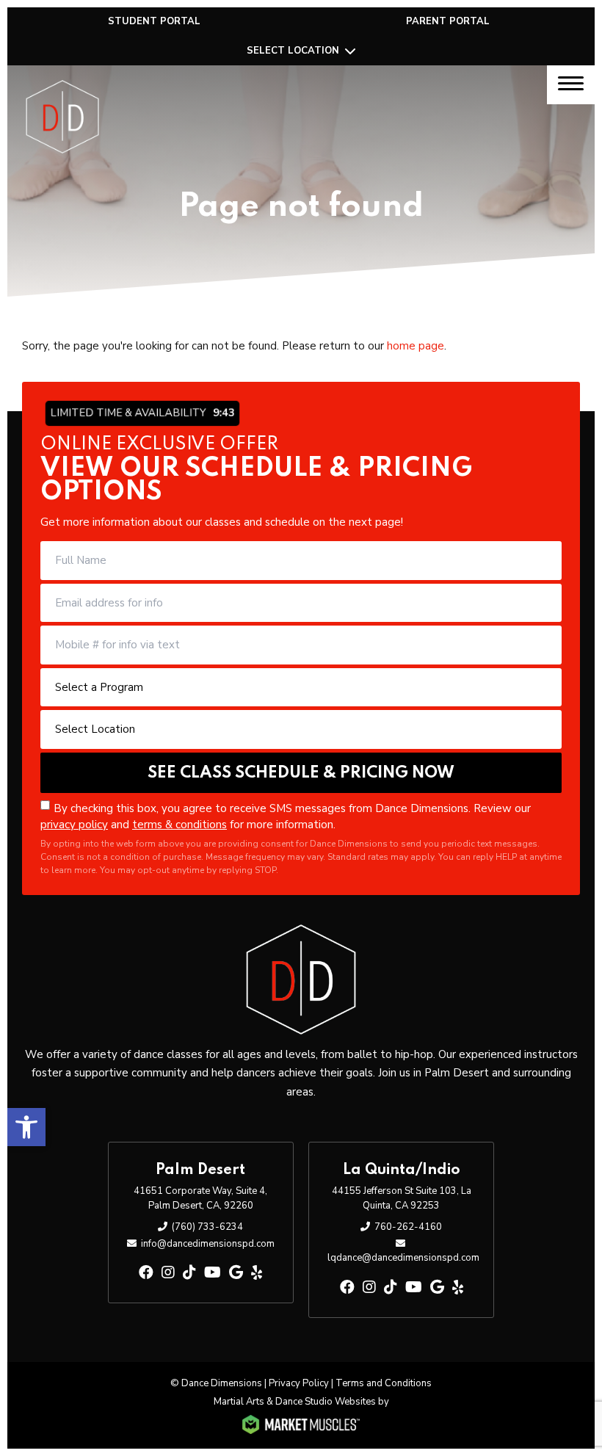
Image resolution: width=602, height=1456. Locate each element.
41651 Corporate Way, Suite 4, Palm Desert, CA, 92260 (200, 1198)
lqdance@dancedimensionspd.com (403, 1257)
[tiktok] (189, 1273)
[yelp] (256, 1273)
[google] (236, 1273)
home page (415, 345)
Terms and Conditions (384, 1383)
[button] (26, 1127)
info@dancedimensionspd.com (208, 1243)
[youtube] (212, 1273)
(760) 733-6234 (207, 1227)
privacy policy (74, 824)
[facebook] (146, 1273)
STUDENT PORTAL (154, 21)
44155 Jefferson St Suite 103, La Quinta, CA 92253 (401, 1198)
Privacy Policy (299, 1383)
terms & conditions (179, 824)
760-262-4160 (408, 1227)
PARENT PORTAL (448, 21)
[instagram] (168, 1273)
